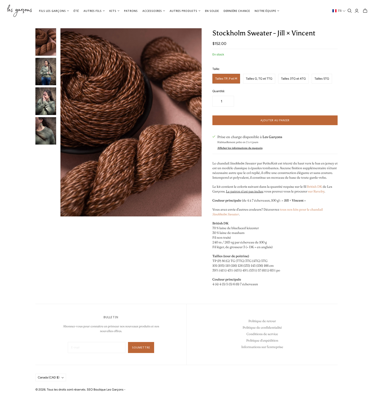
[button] (339, 11)
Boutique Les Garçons (108, 389)
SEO (90, 389)
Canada (48, 377)
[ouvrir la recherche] (350, 11)
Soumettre (141, 347)
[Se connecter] (356, 10)
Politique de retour (262, 321)
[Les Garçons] (19, 10)
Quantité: (218, 91)
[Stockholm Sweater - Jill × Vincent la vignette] (45, 42)
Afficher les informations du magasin (239, 148)
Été (76, 11)
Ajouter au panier (275, 120)
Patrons (131, 11)
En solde (212, 11)
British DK (314, 186)
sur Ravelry (316, 191)
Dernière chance (237, 11)
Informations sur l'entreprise (262, 347)
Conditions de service (262, 334)
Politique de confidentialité (262, 327)
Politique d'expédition (262, 340)
